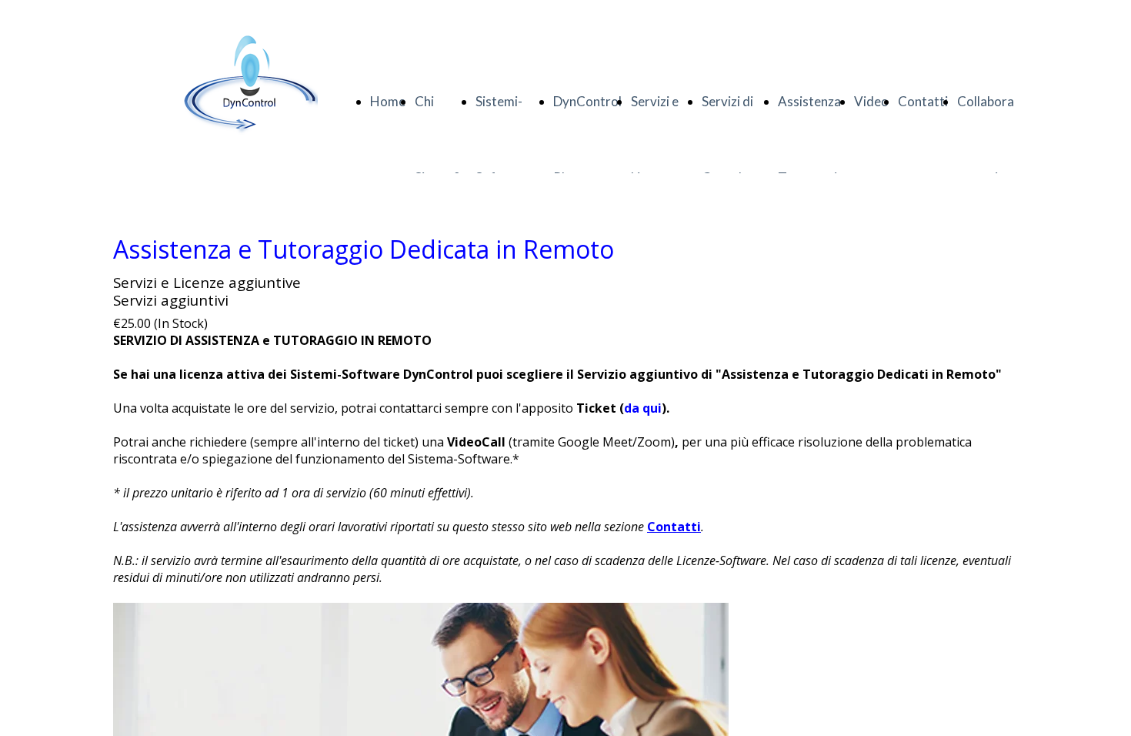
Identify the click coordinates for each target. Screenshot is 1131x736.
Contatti (923, 101)
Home (387, 101)
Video (871, 101)
